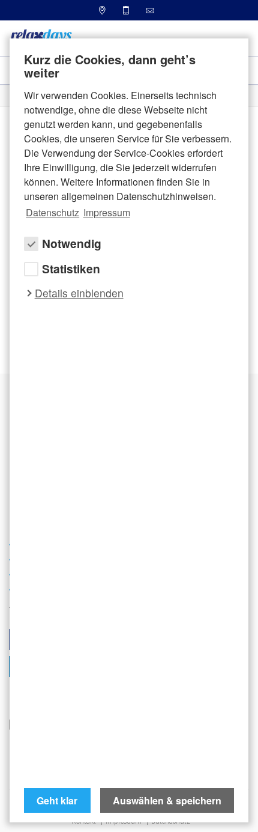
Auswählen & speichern (167, 800)
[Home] (41, 37)
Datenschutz (52, 212)
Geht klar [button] (57, 800)
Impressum (106, 212)
